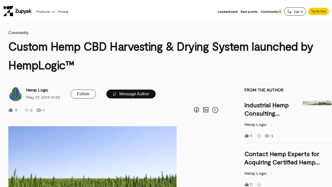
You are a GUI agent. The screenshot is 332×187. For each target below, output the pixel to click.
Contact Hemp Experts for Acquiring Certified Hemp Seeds (281, 162)
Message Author (133, 94)
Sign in (298, 11)
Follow (83, 94)
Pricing (63, 11)
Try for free (318, 11)
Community (18, 32)
